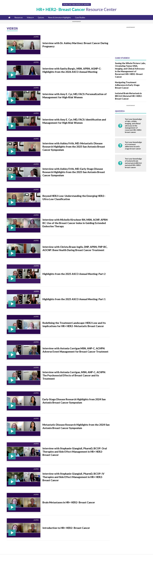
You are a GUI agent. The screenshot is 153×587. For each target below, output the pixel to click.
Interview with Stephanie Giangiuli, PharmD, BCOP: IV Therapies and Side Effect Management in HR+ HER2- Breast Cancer (73, 477)
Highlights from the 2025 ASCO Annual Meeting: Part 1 (74, 299)
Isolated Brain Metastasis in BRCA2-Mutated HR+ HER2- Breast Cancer (128, 96)
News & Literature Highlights (59, 17)
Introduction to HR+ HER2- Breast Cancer (66, 527)
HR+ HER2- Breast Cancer (76, 9)
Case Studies (80, 17)
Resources (18, 17)
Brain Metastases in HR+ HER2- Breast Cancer (68, 502)
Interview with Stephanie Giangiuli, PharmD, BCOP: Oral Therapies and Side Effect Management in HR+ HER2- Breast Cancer (74, 451)
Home (10, 559)
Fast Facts (11, 569)
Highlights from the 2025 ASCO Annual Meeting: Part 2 (74, 273)
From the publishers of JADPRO (76, 4)
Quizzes (41, 17)
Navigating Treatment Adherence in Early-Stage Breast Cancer (127, 85)
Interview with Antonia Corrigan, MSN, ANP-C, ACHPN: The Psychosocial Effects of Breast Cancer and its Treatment (74, 375)
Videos (29, 17)
